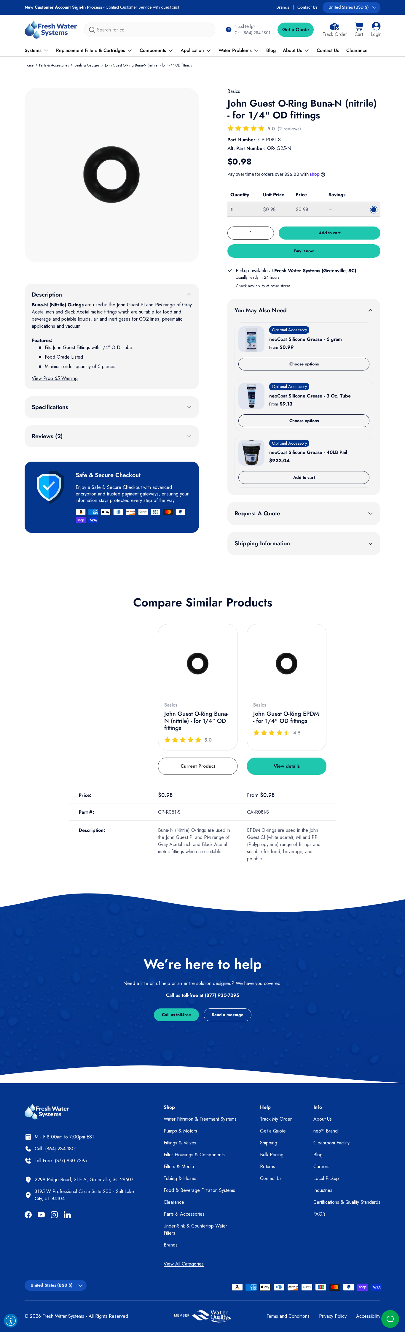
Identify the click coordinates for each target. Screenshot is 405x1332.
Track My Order (276, 1119)
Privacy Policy (333, 1316)
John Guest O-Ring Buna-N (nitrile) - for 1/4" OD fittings (148, 65)
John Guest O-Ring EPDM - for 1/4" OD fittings (286, 717)
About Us (292, 50)
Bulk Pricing (271, 1154)
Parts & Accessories (54, 65)
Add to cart (329, 233)
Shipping (268, 1142)
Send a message (227, 1015)
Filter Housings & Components (194, 1154)
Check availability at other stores (263, 286)
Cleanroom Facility (331, 1142)
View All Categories (184, 1263)
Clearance (357, 50)
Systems (33, 50)
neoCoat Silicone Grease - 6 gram (305, 339)
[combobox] (150, 30)
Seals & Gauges (86, 65)
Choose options (304, 364)
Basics (233, 91)
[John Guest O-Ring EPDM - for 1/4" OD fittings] (286, 663)
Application (192, 50)
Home (29, 65)
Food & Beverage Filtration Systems (199, 1190)
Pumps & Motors (180, 1130)
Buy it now (304, 251)
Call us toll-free (176, 1015)
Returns (267, 1166)
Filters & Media (179, 1166)
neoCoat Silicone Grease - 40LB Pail (308, 452)
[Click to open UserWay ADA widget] (10, 1321)
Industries (322, 1190)
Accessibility (368, 1316)
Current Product (198, 766)
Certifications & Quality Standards (346, 1202)
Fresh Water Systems (63, 1316)
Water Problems (235, 50)
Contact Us (307, 7)
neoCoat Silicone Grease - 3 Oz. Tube (310, 395)
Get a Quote (295, 29)
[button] (358, 30)
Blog (271, 50)
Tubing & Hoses (180, 1178)
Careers (321, 1166)
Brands (282, 7)
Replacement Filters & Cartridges (90, 50)
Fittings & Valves (180, 1142)
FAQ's (319, 1214)
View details (287, 766)
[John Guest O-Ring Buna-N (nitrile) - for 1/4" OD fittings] (197, 663)
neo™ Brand (325, 1130)
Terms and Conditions (288, 1316)
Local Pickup (326, 1178)
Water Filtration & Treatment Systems (200, 1119)
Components (153, 50)
